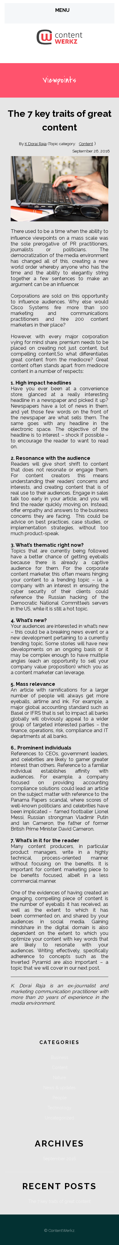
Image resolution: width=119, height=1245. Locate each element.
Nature (59, 1077)
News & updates (59, 1087)
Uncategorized (59, 1117)
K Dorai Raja (36, 143)
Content (86, 143)
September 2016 (59, 1158)
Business (59, 1057)
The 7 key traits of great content (59, 1201)
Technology (59, 1107)
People (59, 1097)
